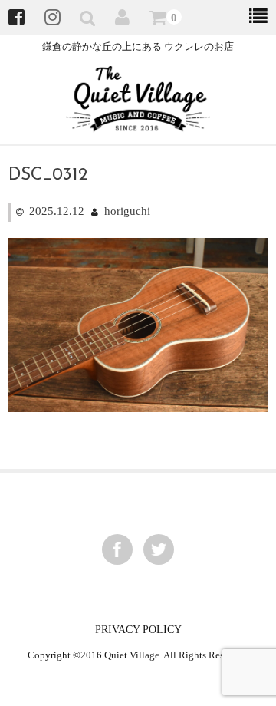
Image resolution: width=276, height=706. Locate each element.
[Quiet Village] (138, 122)
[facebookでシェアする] (117, 549)
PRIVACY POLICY (138, 629)
